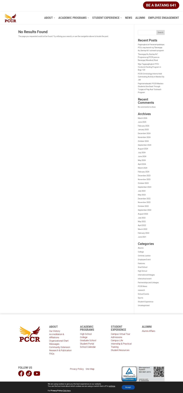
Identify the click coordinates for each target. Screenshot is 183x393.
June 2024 (142, 156)
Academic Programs (72, 18)
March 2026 (142, 118)
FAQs (51, 353)
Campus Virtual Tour (120, 334)
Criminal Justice (144, 256)
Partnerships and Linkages (148, 283)
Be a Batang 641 (161, 5)
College (141, 252)
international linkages (146, 275)
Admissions (116, 337)
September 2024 (144, 145)
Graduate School (88, 340)
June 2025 (142, 122)
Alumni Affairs (148, 331)
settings (112, 386)
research (141, 290)
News (128, 18)
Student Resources (120, 350)
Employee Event (144, 260)
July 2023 (142, 191)
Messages (54, 344)
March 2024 (142, 168)
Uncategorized (144, 305)
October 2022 (143, 206)
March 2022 (142, 229)
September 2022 (144, 210)
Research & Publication (60, 350)
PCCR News (142, 286)
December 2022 (144, 199)
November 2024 (144, 137)
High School (142, 271)
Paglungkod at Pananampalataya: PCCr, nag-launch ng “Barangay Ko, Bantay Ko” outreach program (151, 47)
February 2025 (143, 126)
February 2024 (143, 172)
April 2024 (142, 164)
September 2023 (144, 187)
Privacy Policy (77, 369)
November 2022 (144, 202)
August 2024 (143, 149)
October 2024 (143, 141)
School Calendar (88, 347)
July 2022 (142, 218)
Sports (140, 298)
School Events (143, 294)
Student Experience (106, 18)
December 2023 (144, 176)
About (48, 18)
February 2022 (143, 233)
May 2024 (142, 160)
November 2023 (144, 179)
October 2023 (143, 183)
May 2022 (142, 221)
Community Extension (59, 347)
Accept (128, 387)
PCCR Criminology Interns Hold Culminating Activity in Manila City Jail (151, 77)
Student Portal (87, 343)
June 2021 (142, 237)
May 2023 (142, 195)
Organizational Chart (58, 340)
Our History (54, 331)
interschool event (145, 279)
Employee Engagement (163, 18)
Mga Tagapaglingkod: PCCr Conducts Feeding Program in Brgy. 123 (149, 67)
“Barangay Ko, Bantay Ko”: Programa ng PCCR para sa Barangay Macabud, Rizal (148, 57)
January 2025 (143, 130)
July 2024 (142, 153)
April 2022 (142, 225)
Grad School (142, 267)
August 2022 (143, 214)
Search (160, 32)
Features (141, 263)
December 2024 (144, 133)
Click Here (67, 391)
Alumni (140, 18)
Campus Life (117, 340)
